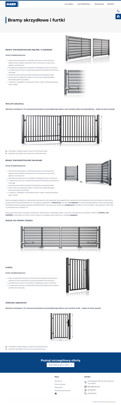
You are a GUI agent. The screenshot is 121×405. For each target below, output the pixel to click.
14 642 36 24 (92, 393)
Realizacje (99, 4)
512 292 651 (91, 390)
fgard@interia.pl (94, 387)
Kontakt (110, 4)
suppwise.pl (112, 402)
